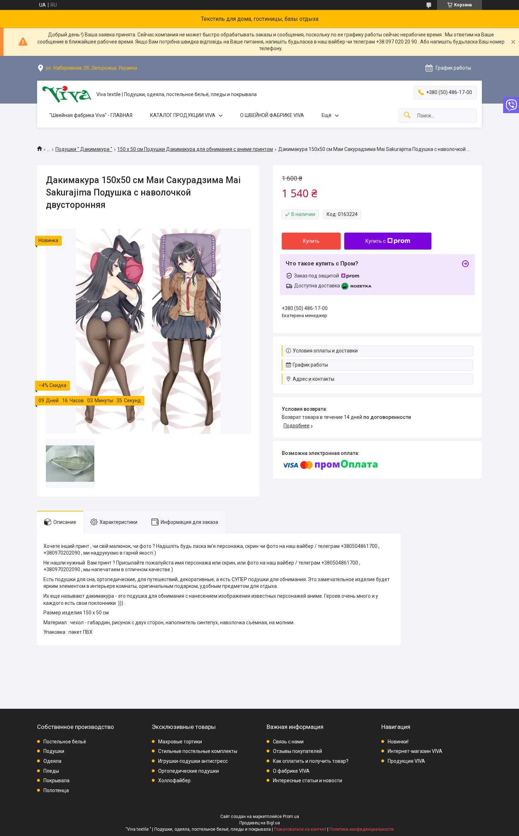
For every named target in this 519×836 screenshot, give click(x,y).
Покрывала (56, 780)
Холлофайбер (174, 780)
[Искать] (407, 115)
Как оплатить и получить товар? (310, 761)
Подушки (53, 751)
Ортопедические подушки (188, 771)
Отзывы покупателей (297, 751)
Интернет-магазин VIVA (415, 751)
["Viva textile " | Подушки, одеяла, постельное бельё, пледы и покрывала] (66, 94)
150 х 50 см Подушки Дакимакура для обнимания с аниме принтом (195, 149)
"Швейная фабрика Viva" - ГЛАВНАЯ (90, 115)
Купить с (375, 241)
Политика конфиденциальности (361, 829)
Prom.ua (291, 816)
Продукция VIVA (406, 761)
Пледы (51, 771)
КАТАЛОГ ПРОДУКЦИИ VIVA (182, 115)
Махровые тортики (180, 741)
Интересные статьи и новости (307, 780)
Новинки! (398, 741)
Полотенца (56, 790)
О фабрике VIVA (291, 771)
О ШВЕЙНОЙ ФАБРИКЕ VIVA (272, 115)
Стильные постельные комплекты (197, 751)
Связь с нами (288, 741)
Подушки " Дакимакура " (83, 149)
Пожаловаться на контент (300, 829)
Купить (311, 241)
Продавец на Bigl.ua (259, 822)
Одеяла (52, 761)
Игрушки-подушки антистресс (193, 761)
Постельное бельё (64, 741)
